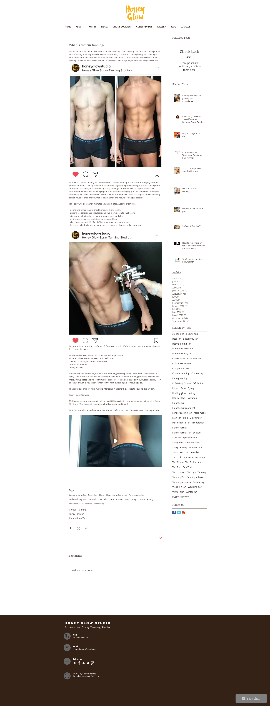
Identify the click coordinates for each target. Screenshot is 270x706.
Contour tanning (145, 499)
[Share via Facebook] (70, 528)
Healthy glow (179, 393)
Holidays (192, 393)
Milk (185, 417)
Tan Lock (176, 457)
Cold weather (194, 358)
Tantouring (99, 503)
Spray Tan (92, 495)
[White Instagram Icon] (75, 663)
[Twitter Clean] (88, 663)
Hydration (192, 397)
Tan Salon (103, 499)
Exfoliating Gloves (181, 383)
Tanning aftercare (196, 477)
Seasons (197, 432)
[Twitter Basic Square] (179, 512)
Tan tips (191, 472)
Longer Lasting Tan (182, 412)
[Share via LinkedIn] (85, 528)
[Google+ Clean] (92, 663)
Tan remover (178, 472)
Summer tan (195, 447)
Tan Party (188, 457)
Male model (74, 503)
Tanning (202, 472)
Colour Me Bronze (181, 363)
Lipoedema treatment (183, 407)
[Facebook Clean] (79, 663)
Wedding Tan (179, 486)
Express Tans (179, 388)
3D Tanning (87, 503)
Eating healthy (179, 378)
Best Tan (176, 338)
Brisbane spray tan (77, 495)
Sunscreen (177, 452)
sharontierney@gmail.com (84, 649)
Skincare (176, 437)
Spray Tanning (76, 513)
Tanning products (181, 482)
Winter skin (178, 491)
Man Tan (176, 417)
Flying (191, 388)
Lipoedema (178, 402)
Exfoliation (198, 383)
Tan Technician (193, 462)
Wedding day (195, 486)
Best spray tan (116, 499)
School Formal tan (181, 432)
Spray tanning (179, 447)
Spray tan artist (119, 495)
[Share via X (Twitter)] (78, 528)
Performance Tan (136, 495)
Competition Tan (77, 518)
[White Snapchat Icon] (83, 663)
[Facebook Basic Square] (174, 512)
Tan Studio (92, 499)
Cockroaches (178, 358)
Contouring (130, 499)
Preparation (198, 422)
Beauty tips (192, 333)
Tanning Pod (178, 477)
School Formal (179, 427)
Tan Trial (187, 467)
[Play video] (115, 441)
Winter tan (191, 491)
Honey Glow (105, 495)
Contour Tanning (78, 509)
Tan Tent (176, 467)
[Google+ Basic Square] (183, 512)
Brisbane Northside (182, 348)
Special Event (190, 437)
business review (180, 496)
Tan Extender (192, 452)
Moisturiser (196, 417)
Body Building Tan (77, 499)
